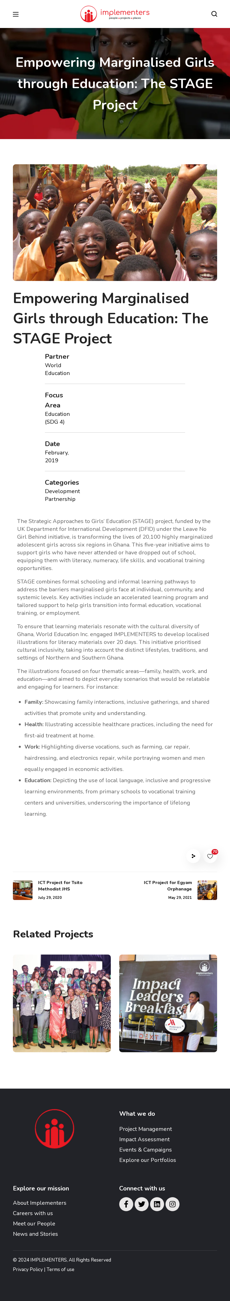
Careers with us (33, 1213)
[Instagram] (172, 1204)
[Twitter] (142, 1204)
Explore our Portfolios (147, 1160)
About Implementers (39, 1203)
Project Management (145, 1129)
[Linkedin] (157, 1204)
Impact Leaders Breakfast (158, 1016)
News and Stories (35, 1234)
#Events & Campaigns (46, 1034)
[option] (62, 1008)
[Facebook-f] (126, 1204)
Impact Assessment (144, 1139)
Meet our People (34, 1223)
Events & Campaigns (145, 1150)
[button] (214, 14)
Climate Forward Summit (54, 1016)
